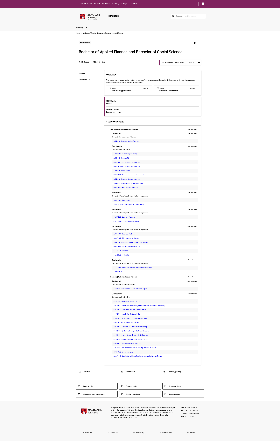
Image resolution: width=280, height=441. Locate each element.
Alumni (107, 4)
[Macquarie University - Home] (90, 17)
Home (78, 33)
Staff (99, 4)
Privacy (192, 432)
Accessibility (140, 432)
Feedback (88, 432)
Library (116, 4)
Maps (125, 4)
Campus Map (167, 432)
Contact (134, 4)
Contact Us (114, 432)
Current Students (86, 4)
